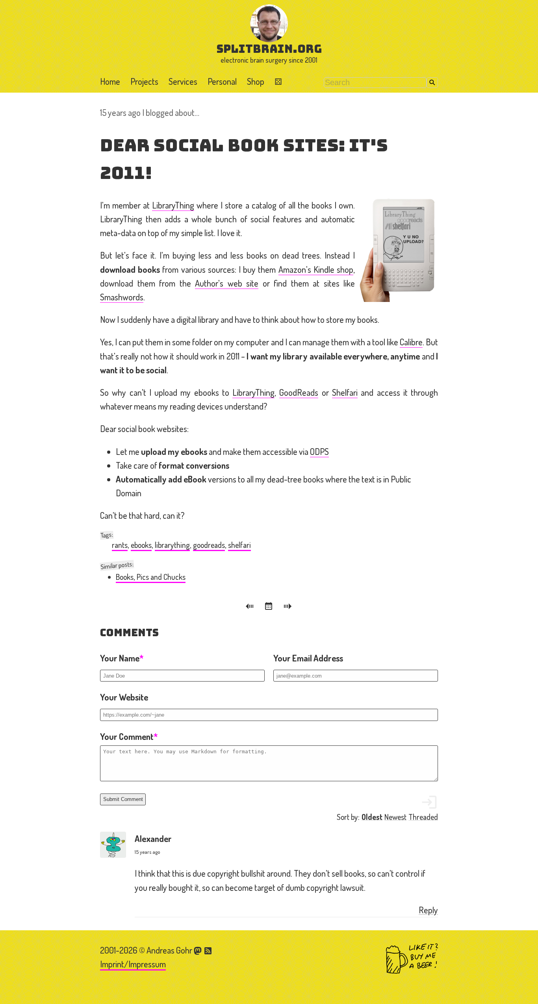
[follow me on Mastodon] (199, 950)
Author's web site (226, 283)
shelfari (239, 545)
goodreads (209, 545)
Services (183, 81)
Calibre (411, 341)
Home (110, 81)
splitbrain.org (269, 48)
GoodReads (298, 392)
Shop (255, 81)
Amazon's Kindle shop (315, 269)
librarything (172, 545)
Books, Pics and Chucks (151, 577)
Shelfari (345, 392)
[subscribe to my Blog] (208, 950)
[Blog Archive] (269, 607)
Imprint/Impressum (133, 963)
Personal (222, 81)
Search (432, 82)
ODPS (319, 451)
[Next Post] (288, 607)
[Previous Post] (250, 607)
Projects (144, 81)
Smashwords (121, 296)
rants (120, 545)
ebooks (141, 545)
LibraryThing (173, 204)
